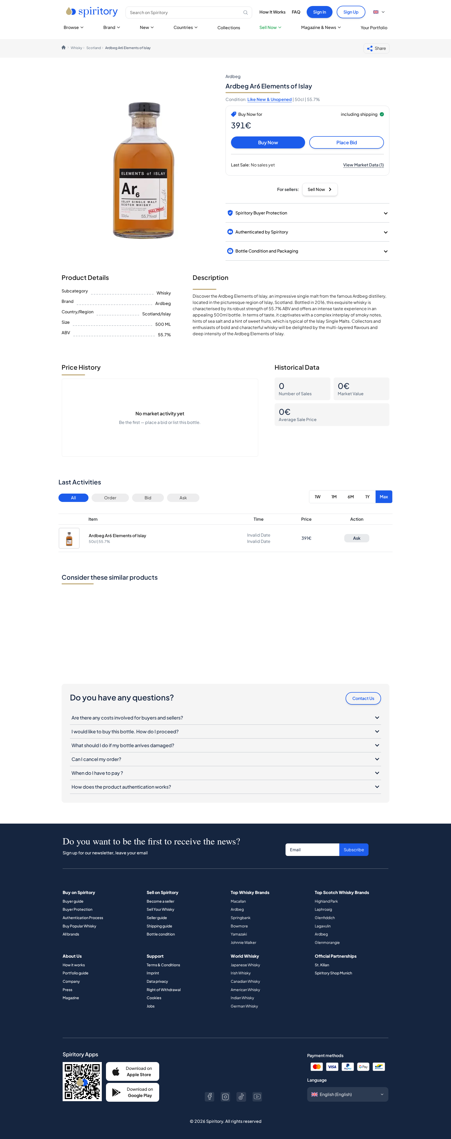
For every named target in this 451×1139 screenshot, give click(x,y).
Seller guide (157, 917)
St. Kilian (322, 964)
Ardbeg (237, 909)
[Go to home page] (92, 12)
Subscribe (354, 849)
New (144, 27)
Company (71, 981)
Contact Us (363, 698)
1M (334, 496)
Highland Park (326, 901)
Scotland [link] (93, 48)
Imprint (153, 972)
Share (380, 48)
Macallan (238, 901)
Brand (109, 27)
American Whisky (245, 989)
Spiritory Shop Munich (333, 972)
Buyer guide (73, 901)
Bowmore (239, 926)
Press (67, 989)
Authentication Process (83, 917)
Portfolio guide (75, 972)
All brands (71, 934)
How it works (74, 964)
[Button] (209, 1097)
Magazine (71, 997)
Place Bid (346, 142)
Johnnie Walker (243, 942)
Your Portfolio (374, 27)
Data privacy (157, 981)
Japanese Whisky (245, 964)
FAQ (296, 12)
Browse (71, 27)
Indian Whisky (242, 997)
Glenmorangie (327, 942)
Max (384, 496)
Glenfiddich (325, 917)
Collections (228, 27)
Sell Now (268, 27)
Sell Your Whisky (160, 909)
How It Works (272, 12)
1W (318, 496)
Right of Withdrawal (164, 989)
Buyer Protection (77, 909)
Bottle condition (161, 934)
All (73, 497)
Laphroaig (323, 909)
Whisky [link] (76, 48)
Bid (148, 497)
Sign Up (351, 12)
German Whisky (244, 1006)
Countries (183, 27)
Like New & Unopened (269, 99)
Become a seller (160, 901)
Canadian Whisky (245, 981)
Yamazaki (239, 934)
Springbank (241, 917)
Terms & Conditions (163, 964)
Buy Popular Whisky (79, 926)
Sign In (319, 12)
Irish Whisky (241, 972)
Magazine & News (318, 27)
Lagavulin (323, 926)
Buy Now (268, 142)
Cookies (154, 997)
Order (110, 497)
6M (351, 496)
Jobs (151, 1006)
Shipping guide (159, 926)
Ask (183, 497)
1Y (367, 496)
